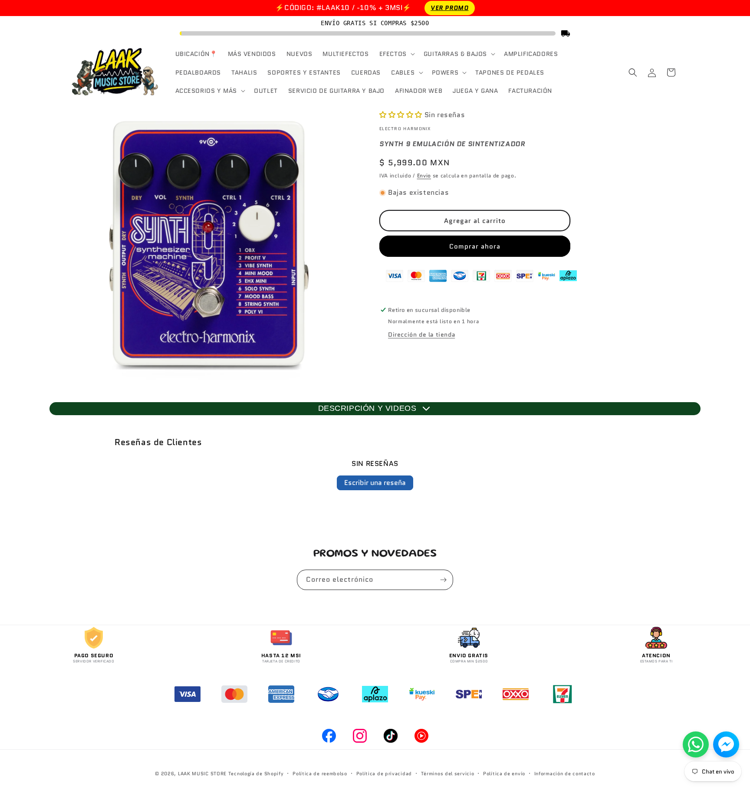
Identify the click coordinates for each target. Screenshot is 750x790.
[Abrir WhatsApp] (696, 744)
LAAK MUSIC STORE (202, 773)
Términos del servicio (447, 773)
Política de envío (504, 773)
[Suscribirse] (443, 580)
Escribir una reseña (375, 483)
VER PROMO (449, 7)
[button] (396, 54)
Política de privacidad (384, 773)
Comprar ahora (474, 246)
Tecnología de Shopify (256, 773)
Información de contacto (564, 773)
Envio (424, 175)
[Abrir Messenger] (726, 744)
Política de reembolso (320, 773)
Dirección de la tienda (421, 334)
